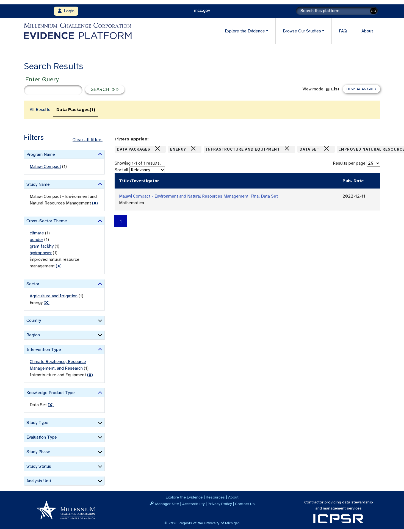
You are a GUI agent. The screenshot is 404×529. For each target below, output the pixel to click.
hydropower (41, 253)
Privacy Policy (220, 503)
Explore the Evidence (184, 497)
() (95, 203)
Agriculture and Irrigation (54, 296)
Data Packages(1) (75, 109)
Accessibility (193, 503)
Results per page (349, 163)
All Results (40, 109)
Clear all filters (88, 139)
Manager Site (167, 503)
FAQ (343, 31)
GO (373, 11)
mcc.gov (202, 10)
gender (36, 239)
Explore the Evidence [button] (245, 31)
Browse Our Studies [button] (302, 31)
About (367, 31)
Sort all (121, 170)
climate (37, 233)
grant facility (42, 246)
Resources (215, 497)
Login (68, 11)
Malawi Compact (45, 166)
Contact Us (245, 503)
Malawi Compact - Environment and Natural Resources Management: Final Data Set (198, 196)
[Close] (157, 148)
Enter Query (42, 79)
